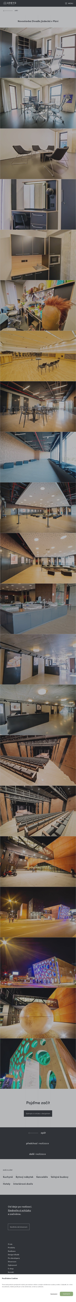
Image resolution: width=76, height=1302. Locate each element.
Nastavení (53, 1294)
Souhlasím (66, 1294)
